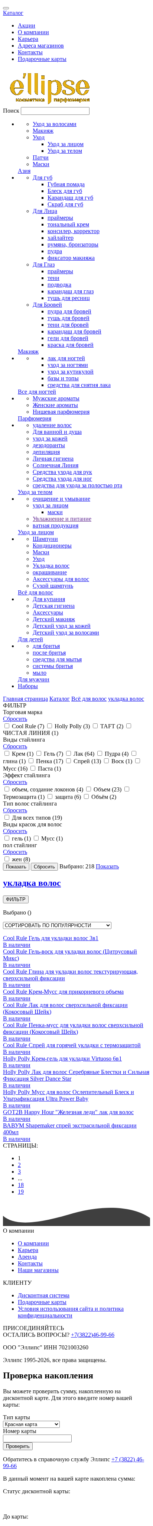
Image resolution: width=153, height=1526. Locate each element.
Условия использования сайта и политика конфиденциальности (71, 1312)
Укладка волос (51, 565)
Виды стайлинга (24, 739)
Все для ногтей (37, 391)
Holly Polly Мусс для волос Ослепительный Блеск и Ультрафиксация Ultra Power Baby (68, 1095)
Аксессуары (48, 612)
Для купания (49, 599)
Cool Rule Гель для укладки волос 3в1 (50, 938)
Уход (39, 137)
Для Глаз (44, 264)
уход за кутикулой (71, 371)
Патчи (41, 157)
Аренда (27, 1257)
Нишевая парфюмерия (61, 412)
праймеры (60, 217)
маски (55, 512)
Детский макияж (54, 619)
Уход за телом (65, 151)
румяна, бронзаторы (73, 244)
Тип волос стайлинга (30, 803)
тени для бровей (68, 325)
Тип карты (16, 1417)
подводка (59, 284)
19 (21, 1191)
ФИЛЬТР (16, 899)
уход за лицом (50, 505)
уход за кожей (50, 438)
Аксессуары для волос (61, 579)
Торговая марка (22, 712)
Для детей (30, 639)
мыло (39, 673)
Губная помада (66, 184)
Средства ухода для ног (62, 478)
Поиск (11, 110)
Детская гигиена (54, 606)
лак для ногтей (66, 358)
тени (53, 278)
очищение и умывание (61, 499)
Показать (107, 866)
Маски (41, 164)
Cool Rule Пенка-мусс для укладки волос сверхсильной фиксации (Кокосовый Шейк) (73, 1028)
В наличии (16, 945)
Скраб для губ (65, 204)
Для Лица (45, 211)
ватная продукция (55, 525)
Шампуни (45, 539)
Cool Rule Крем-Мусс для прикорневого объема (63, 991)
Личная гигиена (53, 458)
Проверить (18, 1446)
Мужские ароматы (56, 398)
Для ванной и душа (57, 432)
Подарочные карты (42, 59)
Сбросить (15, 719)
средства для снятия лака (79, 385)
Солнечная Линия (55, 465)
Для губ (42, 177)
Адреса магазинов (41, 45)
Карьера (28, 39)
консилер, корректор (74, 231)
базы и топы (63, 378)
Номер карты (19, 1431)
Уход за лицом (66, 144)
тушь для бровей (68, 318)
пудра (55, 251)
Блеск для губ (65, 191)
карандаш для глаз (71, 291)
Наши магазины (38, 1270)
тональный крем (68, 224)
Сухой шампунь (53, 586)
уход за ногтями (68, 365)
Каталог (13, 13)
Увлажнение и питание (62, 519)
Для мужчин (33, 679)
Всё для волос (35, 592)
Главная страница (25, 699)
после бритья (49, 652)
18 (21, 1185)
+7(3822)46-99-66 (92, 1335)
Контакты (30, 52)
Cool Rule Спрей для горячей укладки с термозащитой (72, 1045)
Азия (24, 171)
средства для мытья (57, 659)
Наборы (28, 686)
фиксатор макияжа (71, 258)
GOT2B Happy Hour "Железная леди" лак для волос (68, 1112)
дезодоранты (49, 445)
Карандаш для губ (70, 197)
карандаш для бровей (74, 331)
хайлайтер (61, 238)
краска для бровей (71, 345)
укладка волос (126, 699)
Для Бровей (47, 304)
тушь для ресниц (69, 298)
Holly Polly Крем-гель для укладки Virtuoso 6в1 (62, 1058)
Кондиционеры (52, 545)
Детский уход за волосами (66, 632)
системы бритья (53, 666)
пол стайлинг (20, 845)
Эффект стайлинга (26, 775)
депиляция (46, 452)
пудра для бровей (69, 311)
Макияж (43, 131)
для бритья (46, 646)
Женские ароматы (55, 405)
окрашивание (50, 572)
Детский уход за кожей (62, 626)
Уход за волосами (54, 124)
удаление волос (52, 425)
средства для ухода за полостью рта (77, 485)
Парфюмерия (34, 418)
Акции (26, 25)
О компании (33, 32)
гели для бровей (68, 338)
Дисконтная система (43, 1295)
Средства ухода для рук (62, 472)
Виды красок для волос (32, 824)
